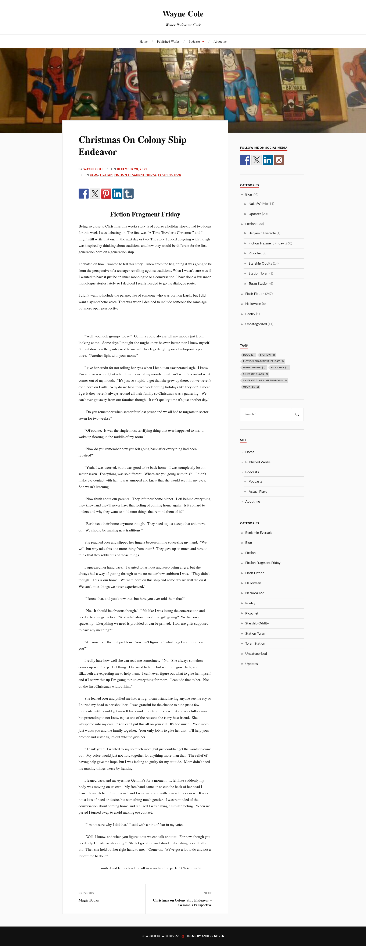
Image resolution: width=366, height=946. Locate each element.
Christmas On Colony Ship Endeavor (133, 145)
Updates (255, 214)
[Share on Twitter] (95, 194)
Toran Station (259, 283)
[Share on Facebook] (84, 194)
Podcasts (194, 41)
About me (220, 41)
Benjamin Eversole (262, 233)
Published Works (168, 41)
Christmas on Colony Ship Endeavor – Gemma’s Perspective (182, 902)
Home (144, 41)
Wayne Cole (183, 13)
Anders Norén (213, 936)
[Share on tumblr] (128, 194)
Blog (94, 175)
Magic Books (89, 900)
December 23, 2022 (132, 169)
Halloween (253, 303)
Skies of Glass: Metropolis (265, 380)
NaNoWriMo (258, 203)
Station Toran (259, 273)
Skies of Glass (255, 374)
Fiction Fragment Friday (135, 175)
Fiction (106, 175)
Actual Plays (258, 491)
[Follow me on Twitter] (256, 160)
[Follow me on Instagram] (279, 160)
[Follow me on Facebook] (245, 160)
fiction (267, 355)
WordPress (171, 936)
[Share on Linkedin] (117, 194)
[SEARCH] (297, 414)
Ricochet (255, 253)
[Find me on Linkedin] (268, 160)
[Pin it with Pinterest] (106, 194)
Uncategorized (256, 324)
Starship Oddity (260, 263)
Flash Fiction (169, 175)
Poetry (250, 314)
